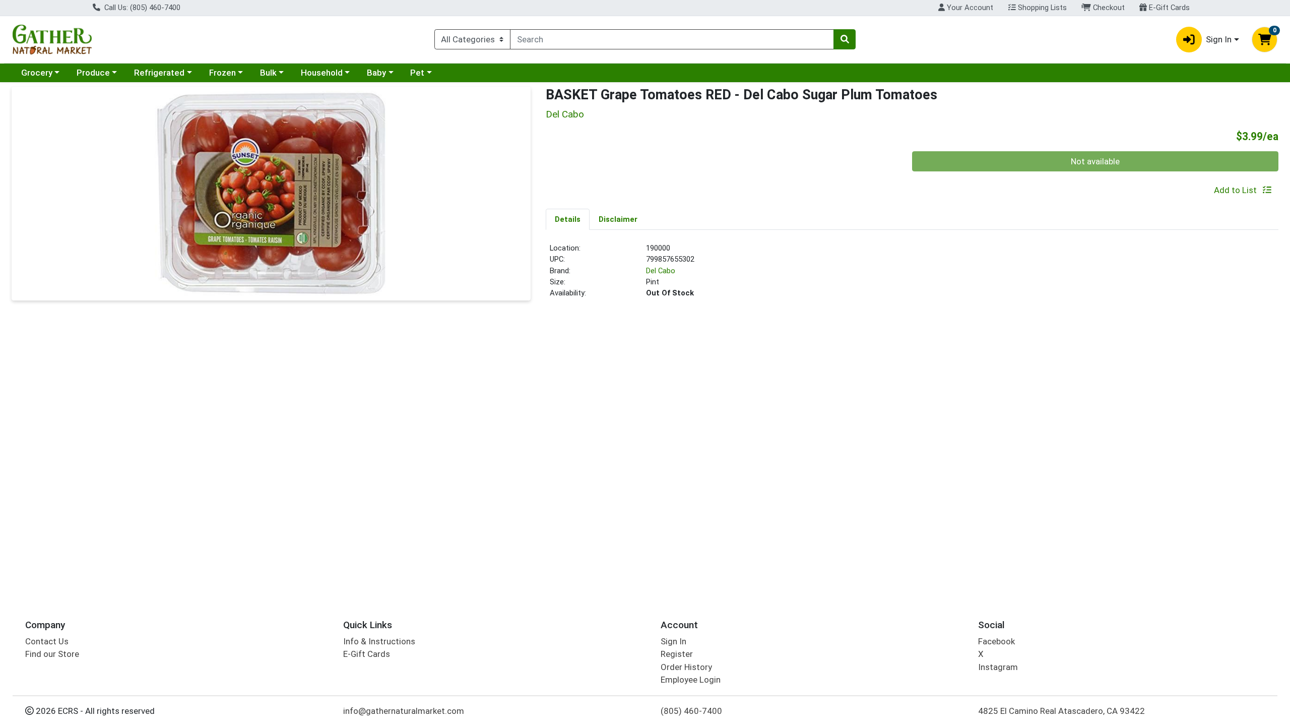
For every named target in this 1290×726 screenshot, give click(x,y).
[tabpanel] (912, 275)
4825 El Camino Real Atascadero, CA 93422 (1061, 711)
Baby (376, 73)
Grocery (36, 73)
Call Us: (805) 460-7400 (141, 7)
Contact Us (47, 641)
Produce (93, 73)
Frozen (222, 73)
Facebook (996, 641)
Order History (686, 667)
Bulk (268, 73)
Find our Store (52, 654)
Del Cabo (660, 270)
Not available (1095, 161)
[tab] (568, 219)
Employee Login (691, 680)
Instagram (998, 667)
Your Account (969, 7)
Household (322, 73)
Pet (417, 73)
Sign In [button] (1219, 39)
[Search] (844, 39)
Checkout (1108, 7)
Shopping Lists (1041, 7)
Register (677, 654)
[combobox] (672, 39)
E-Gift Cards (1168, 7)
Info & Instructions (379, 641)
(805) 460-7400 (691, 711)
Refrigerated (159, 73)
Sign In (673, 641)
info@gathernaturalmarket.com (403, 711)
